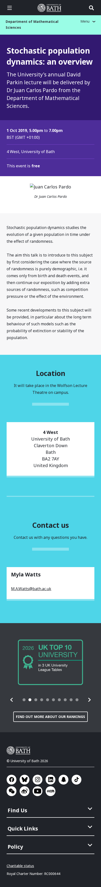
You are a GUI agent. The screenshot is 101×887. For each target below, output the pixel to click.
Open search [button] (91, 8)
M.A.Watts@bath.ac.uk (31, 588)
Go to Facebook (11, 780)
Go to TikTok (76, 780)
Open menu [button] (9, 8)
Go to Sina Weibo (24, 791)
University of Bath (50, 7)
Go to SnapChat (63, 780)
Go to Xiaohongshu (50, 791)
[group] (50, 662)
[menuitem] (51, 809)
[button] (12, 700)
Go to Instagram (37, 780)
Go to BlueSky (24, 780)
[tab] (24, 699)
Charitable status (20, 865)
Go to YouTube (37, 791)
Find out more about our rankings (50, 716)
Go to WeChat (11, 791)
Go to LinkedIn (50, 780)
